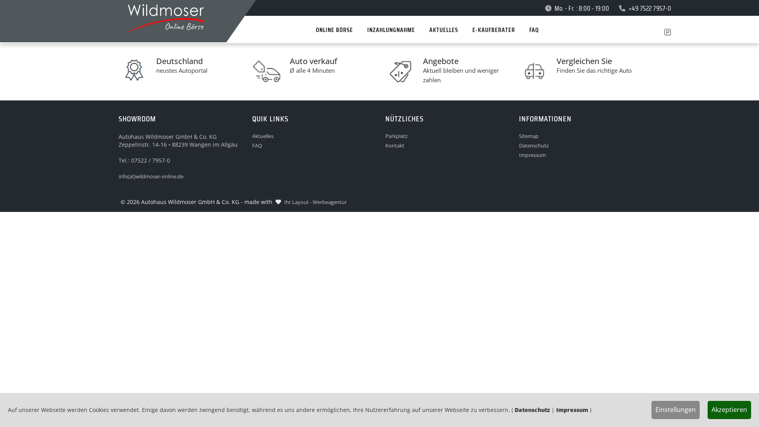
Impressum (532, 155)
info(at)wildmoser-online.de (151, 176)
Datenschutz (534, 145)
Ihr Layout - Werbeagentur (315, 202)
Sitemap (528, 136)
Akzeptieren (729, 409)
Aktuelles (263, 136)
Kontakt (394, 145)
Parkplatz (396, 136)
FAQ (257, 145)
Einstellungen (675, 409)
